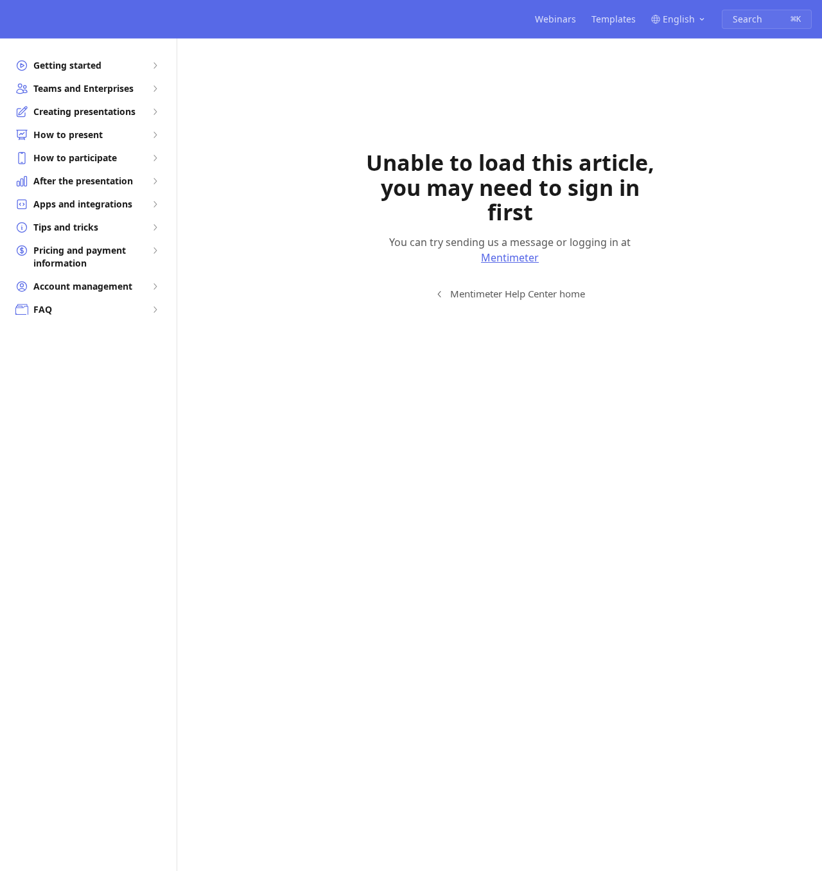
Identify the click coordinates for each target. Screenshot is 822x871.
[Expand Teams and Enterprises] (155, 89)
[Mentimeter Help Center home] (12, 19)
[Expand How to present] (155, 135)
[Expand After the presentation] (155, 181)
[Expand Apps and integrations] (155, 204)
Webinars (555, 19)
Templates (613, 19)
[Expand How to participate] (155, 158)
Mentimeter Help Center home (517, 293)
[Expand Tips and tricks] (155, 227)
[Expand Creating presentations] (155, 112)
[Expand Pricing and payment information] (155, 251)
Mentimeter (510, 258)
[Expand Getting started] (155, 66)
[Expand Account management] (155, 286)
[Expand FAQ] (155, 310)
